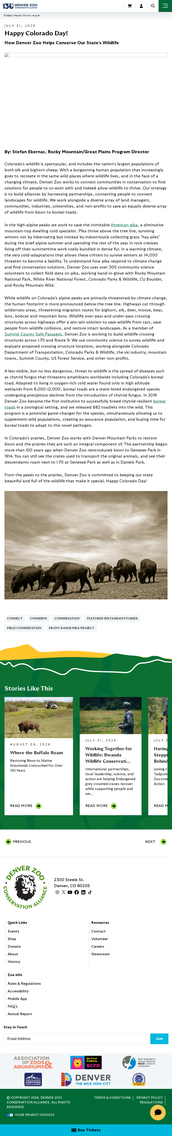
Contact (98, 931)
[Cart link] (129, 6)
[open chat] (159, 1112)
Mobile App (17, 999)
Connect (15, 618)
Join (159, 1039)
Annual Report (20, 1014)
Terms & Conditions (112, 1097)
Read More (21, 806)
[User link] (141, 6)
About (13, 954)
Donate (14, 946)
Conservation (67, 618)
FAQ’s (12, 1006)
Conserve (38, 618)
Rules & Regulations (24, 983)
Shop (12, 939)
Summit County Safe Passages (33, 334)
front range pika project (72, 628)
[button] (153, 6)
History (14, 962)
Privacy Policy (149, 1097)
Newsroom (100, 954)
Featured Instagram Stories (112, 618)
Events (13, 931)
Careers (97, 946)
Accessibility (18, 991)
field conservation (24, 628)
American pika (124, 225)
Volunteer (99, 939)
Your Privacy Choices (34, 1115)
